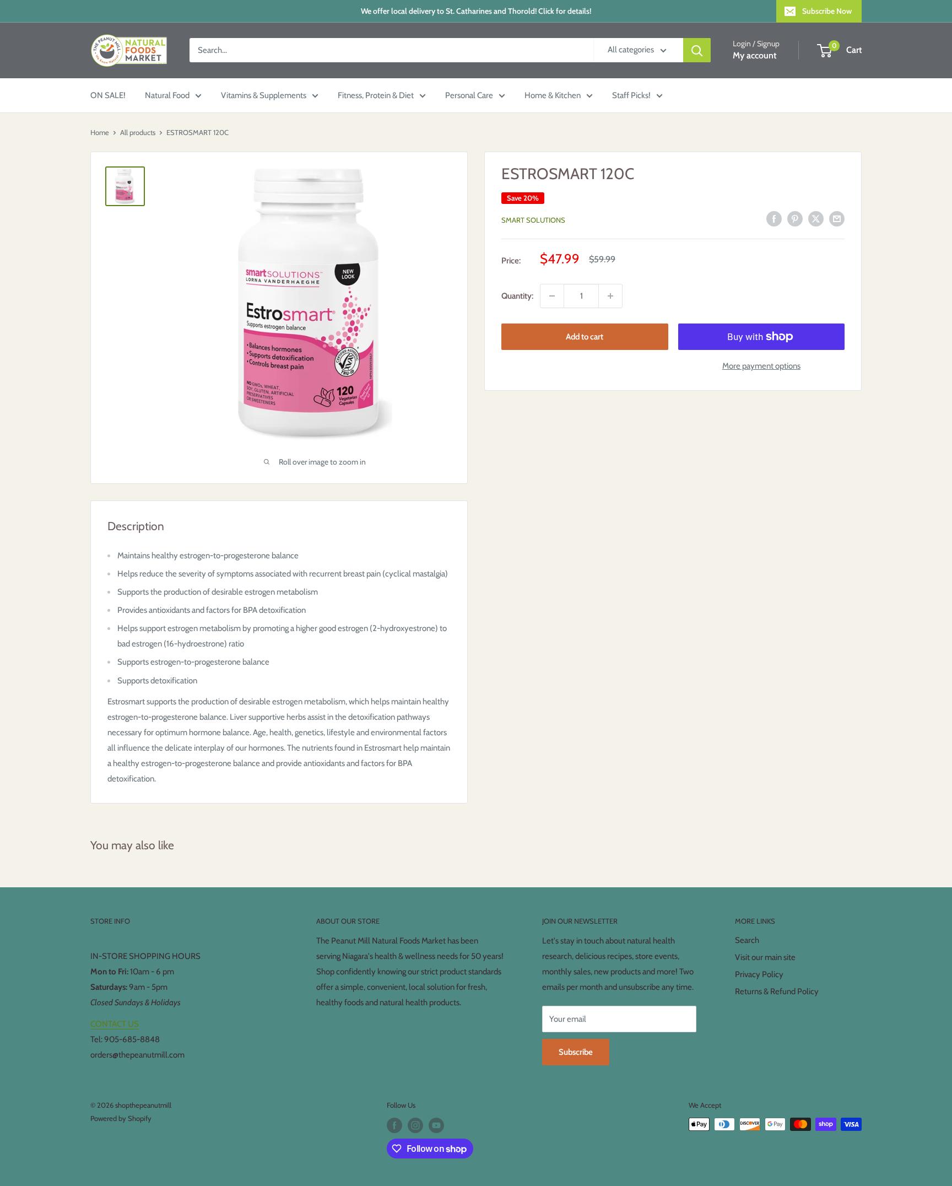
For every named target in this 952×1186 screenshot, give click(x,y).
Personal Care (469, 95)
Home (99, 132)
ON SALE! (108, 95)
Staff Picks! (631, 95)
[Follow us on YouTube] (436, 1125)
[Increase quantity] (610, 296)
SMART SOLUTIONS (533, 219)
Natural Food (167, 95)
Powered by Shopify (121, 1118)
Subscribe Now (827, 11)
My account (754, 56)
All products (137, 132)
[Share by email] (837, 219)
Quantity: (517, 296)
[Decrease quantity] (552, 296)
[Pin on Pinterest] (795, 219)
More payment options (761, 366)
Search (747, 940)
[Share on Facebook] (774, 219)
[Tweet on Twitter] (816, 219)
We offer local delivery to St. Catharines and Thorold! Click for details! (476, 11)
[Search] (697, 50)
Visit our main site (765, 957)
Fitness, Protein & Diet (376, 95)
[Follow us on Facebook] (394, 1125)
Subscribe (576, 1052)
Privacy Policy (759, 974)
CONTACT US (114, 1024)
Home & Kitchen (552, 95)
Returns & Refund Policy (777, 991)
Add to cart (584, 337)
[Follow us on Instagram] (415, 1125)
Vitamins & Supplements (263, 95)
